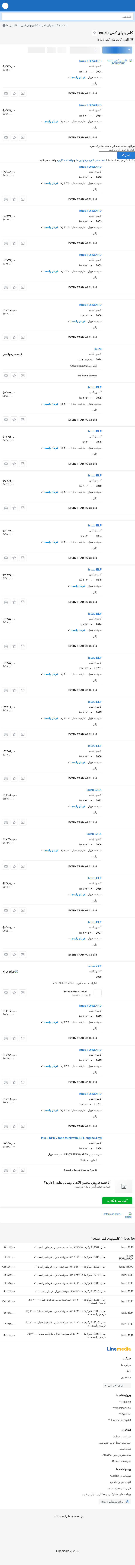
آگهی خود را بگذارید (117, 1200)
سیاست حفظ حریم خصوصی (115, 1442)
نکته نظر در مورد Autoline (116, 1454)
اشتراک (126, 155)
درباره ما (126, 1364)
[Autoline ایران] (112, 5)
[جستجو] (5, 16)
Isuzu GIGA (94, 789)
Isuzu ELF (95, 387)
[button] (5, 5)
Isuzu (98, 348)
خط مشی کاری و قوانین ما (90, 160)
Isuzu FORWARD (90, 61)
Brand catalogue (121, 1461)
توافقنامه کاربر (66, 160)
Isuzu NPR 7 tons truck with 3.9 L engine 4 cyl (71, 1137)
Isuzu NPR (95, 966)
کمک (128, 1371)
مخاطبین (126, 1377)
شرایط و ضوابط (122, 1436)
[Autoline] (4, 25)
